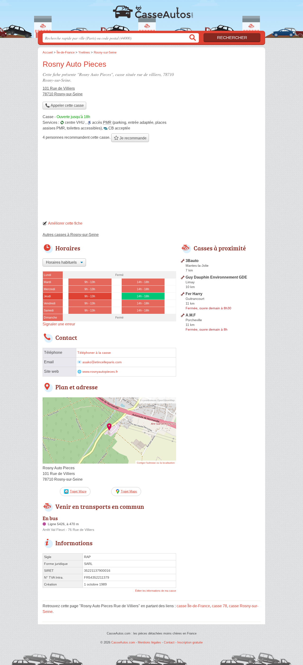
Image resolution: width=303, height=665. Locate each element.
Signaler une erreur (59, 324)
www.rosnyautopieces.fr (100, 371)
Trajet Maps (129, 491)
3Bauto (192, 261)
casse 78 (219, 606)
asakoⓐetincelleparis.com (102, 362)
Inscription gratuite (190, 642)
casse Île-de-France (193, 606)
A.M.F (191, 315)
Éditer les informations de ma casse (155, 590)
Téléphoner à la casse (94, 353)
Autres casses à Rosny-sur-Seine (71, 235)
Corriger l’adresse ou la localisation (156, 462)
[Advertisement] (151, 183)
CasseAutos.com (151, 17)
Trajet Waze (78, 491)
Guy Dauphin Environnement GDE (216, 277)
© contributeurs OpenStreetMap (157, 400)
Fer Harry (194, 294)
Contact (169, 642)
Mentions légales (149, 642)
